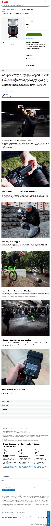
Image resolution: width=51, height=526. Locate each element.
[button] (3, 42)
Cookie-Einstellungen (20, 512)
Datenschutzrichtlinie (24, 509)
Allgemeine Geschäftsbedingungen (9, 509)
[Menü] (48, 2)
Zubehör (8, 9)
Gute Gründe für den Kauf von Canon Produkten (40, 467)
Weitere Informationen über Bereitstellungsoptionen (9, 467)
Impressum (34, 509)
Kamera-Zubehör (14, 9)
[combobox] (25, 5)
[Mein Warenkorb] (45, 2)
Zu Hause (3, 9)
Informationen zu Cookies (7, 512)
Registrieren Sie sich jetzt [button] (8, 489)
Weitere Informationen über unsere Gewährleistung (24, 467)
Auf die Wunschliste (31, 38)
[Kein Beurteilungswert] (31, 18)
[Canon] (5, 2)
